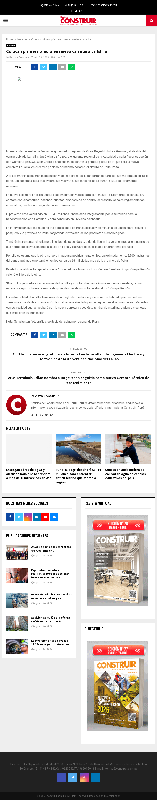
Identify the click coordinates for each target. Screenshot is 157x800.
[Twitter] (72, 777)
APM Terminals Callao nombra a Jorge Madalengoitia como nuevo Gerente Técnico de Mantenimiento (78, 380)
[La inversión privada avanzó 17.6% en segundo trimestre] (17, 646)
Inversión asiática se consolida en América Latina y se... (51, 596)
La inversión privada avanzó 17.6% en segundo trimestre (50, 642)
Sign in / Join (75, 5)
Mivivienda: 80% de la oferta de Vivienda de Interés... (50, 619)
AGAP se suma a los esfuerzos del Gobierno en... (51, 549)
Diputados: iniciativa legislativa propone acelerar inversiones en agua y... (50, 574)
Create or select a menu (103, 5)
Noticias (11, 46)
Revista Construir (19, 57)
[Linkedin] (95, 777)
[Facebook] (61, 777)
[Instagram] (84, 777)
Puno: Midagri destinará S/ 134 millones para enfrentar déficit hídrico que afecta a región (78, 476)
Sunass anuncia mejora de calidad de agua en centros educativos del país (125, 474)
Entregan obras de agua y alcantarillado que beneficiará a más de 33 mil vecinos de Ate (29, 474)
